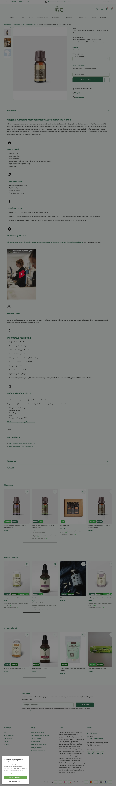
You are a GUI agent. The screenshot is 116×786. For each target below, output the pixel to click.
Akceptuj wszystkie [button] (15, 777)
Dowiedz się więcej (16, 773)
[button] (15, 781)
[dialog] (15, 770)
